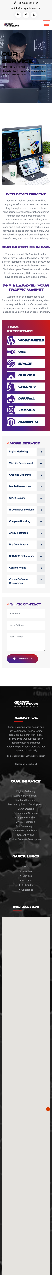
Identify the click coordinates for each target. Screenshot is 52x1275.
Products (27, 881)
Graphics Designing (20, 475)
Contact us (27, 890)
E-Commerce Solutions (21, 510)
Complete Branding (19, 521)
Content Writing (17, 568)
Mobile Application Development (25, 804)
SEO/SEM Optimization (22, 556)
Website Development (21, 463)
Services (27, 876)
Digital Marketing (18, 452)
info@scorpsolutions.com (27, 8)
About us (27, 871)
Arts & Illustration (18, 533)
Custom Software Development (18, 581)
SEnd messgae (24, 659)
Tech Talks (27, 885)
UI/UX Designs (17, 498)
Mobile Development (20, 486)
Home (26, 867)
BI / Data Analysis (18, 545)
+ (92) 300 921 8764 (27, 3)
